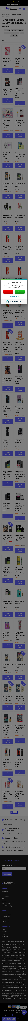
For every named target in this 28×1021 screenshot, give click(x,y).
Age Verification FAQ (14, 296)
